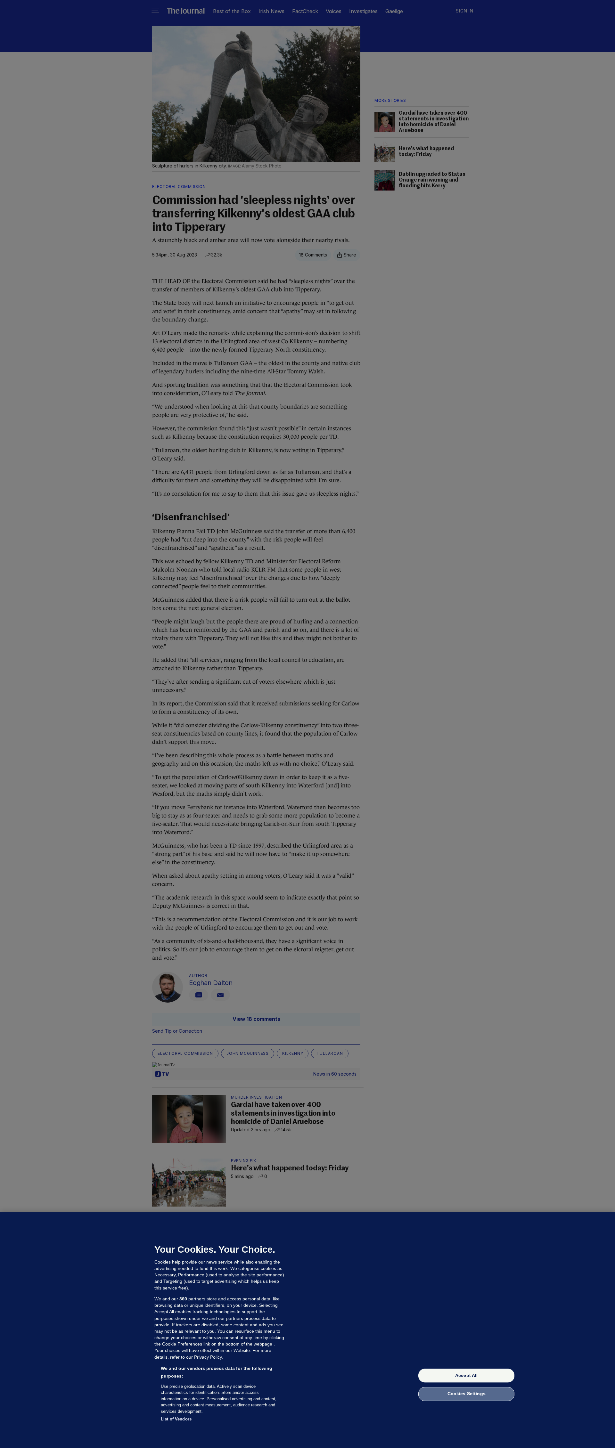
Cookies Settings (466, 1393)
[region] (307, 1330)
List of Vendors (176, 1419)
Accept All (466, 1375)
